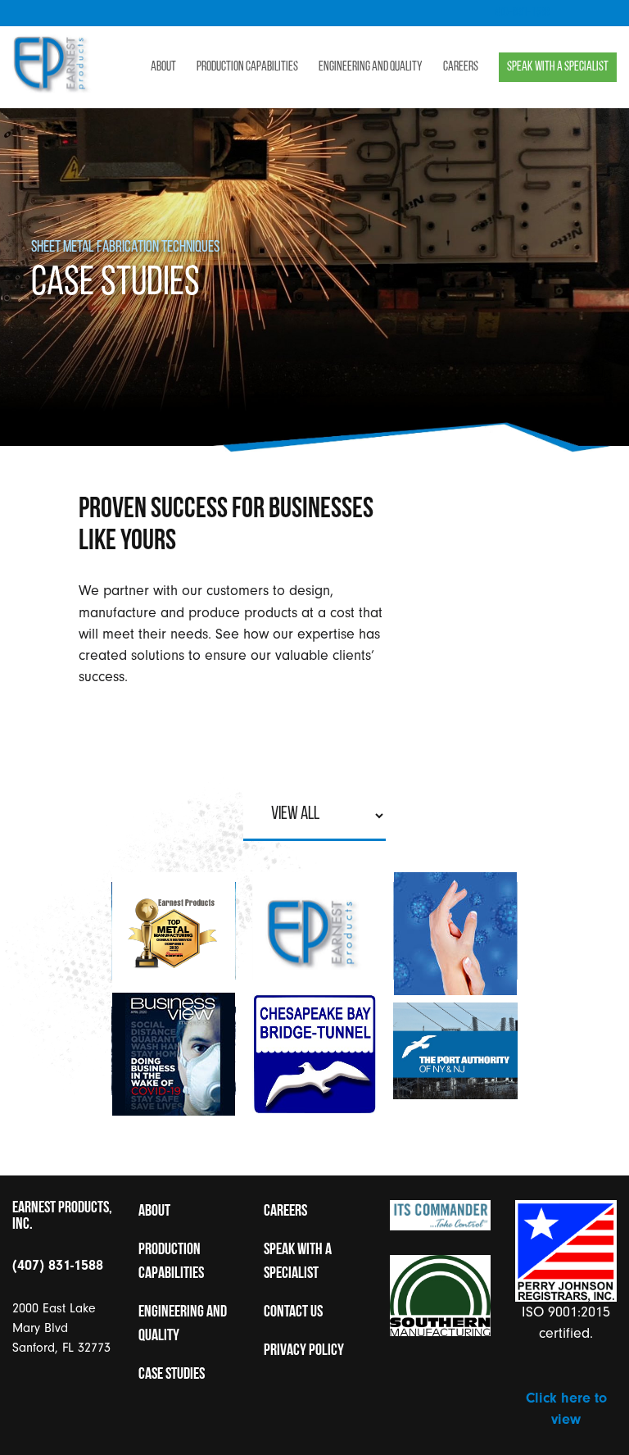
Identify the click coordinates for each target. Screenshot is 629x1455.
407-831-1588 (522, 13)
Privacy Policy (304, 1351)
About (163, 67)
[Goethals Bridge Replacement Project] (455, 1054)
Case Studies (171, 1374)
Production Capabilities (247, 67)
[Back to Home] (52, 89)
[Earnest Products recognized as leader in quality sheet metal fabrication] (173, 934)
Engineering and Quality (371, 67)
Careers (460, 67)
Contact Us (293, 1312)
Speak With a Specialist (558, 67)
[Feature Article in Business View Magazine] (173, 1055)
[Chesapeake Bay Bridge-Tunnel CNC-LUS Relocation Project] (314, 1054)
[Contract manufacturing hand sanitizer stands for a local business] (455, 934)
